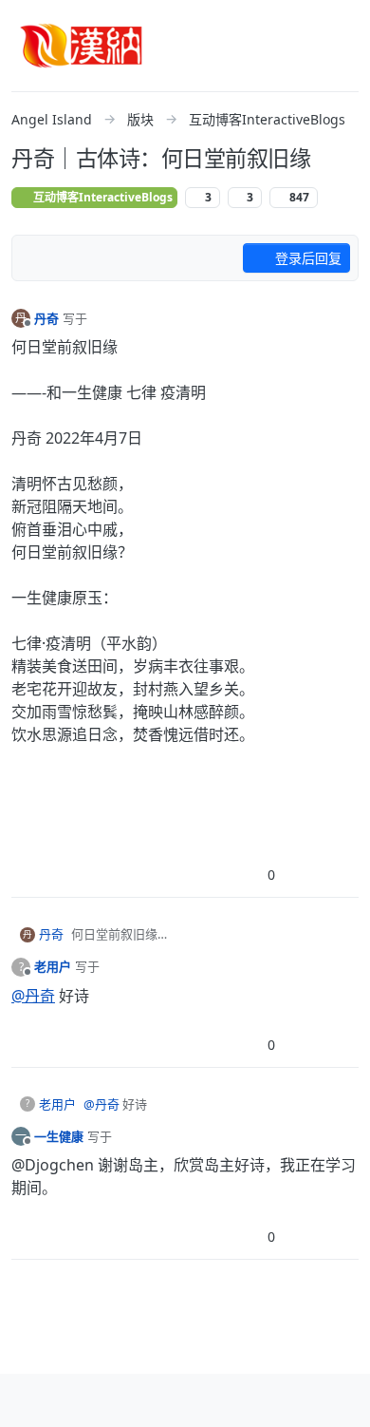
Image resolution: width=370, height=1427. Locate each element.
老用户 (52, 966)
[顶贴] (239, 874)
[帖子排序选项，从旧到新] (37, 258)
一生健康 (58, 1136)
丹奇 (46, 318)
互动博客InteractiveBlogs (101, 197)
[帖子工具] (342, 874)
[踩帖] (304, 874)
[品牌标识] (81, 45)
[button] (27, 1400)
